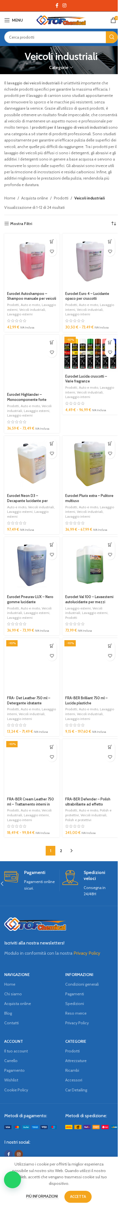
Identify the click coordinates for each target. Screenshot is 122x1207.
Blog (8, 1013)
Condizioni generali (82, 984)
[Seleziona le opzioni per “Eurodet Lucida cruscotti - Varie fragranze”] (110, 342)
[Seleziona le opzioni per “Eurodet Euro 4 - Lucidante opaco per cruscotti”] (110, 241)
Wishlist (11, 1080)
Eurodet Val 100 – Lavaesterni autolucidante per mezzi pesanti (89, 602)
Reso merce (76, 1013)
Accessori (73, 1080)
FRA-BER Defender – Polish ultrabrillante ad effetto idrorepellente (87, 804)
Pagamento (14, 1070)
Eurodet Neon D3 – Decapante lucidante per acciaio (27, 501)
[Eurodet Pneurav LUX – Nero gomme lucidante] (32, 564)
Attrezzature (76, 1060)
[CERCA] (112, 37)
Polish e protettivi (78, 820)
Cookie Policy (16, 1089)
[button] (52, 241)
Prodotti (61, 198)
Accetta (78, 1196)
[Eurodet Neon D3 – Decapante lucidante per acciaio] (32, 463)
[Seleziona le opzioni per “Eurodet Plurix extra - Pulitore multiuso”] (110, 444)
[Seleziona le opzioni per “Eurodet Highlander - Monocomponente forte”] (52, 342)
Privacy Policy (86, 953)
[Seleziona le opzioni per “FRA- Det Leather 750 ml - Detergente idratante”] (52, 646)
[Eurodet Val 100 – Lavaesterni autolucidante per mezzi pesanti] (90, 564)
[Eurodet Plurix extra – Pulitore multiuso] (90, 463)
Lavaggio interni (77, 314)
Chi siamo (13, 993)
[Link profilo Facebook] (57, 5)
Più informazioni (42, 1196)
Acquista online (34, 198)
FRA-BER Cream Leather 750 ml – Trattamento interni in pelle (30, 804)
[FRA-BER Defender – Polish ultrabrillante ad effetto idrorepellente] (90, 766)
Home (9, 198)
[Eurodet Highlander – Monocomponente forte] (32, 362)
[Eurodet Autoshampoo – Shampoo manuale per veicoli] (32, 261)
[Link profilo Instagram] (64, 5)
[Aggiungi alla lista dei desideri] (52, 251)
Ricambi (72, 1070)
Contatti (11, 1022)
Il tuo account (16, 1051)
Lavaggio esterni (20, 314)
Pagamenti (74, 993)
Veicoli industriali (32, 309)
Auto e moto (30, 305)
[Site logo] (61, 19)
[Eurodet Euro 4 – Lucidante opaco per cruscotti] (90, 261)
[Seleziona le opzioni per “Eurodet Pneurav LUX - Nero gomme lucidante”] (52, 545)
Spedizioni (74, 1003)
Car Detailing (76, 1089)
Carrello (11, 1060)
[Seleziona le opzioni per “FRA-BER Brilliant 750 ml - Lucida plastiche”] (110, 646)
